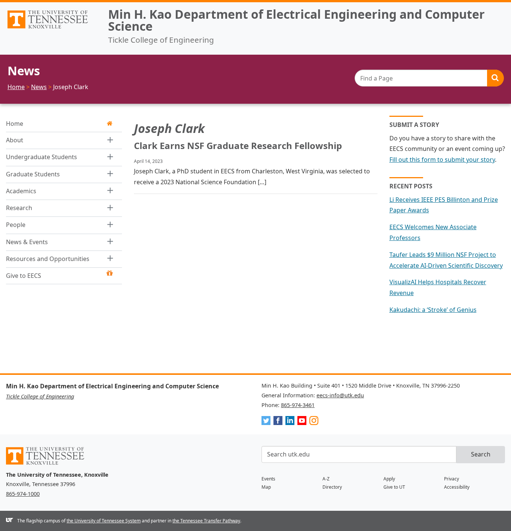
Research (19, 208)
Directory (332, 487)
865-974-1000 (23, 493)
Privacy (451, 479)
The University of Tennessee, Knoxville (51, 28)
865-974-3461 (298, 405)
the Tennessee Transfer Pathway (206, 521)
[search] (429, 78)
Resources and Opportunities (47, 259)
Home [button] (14, 123)
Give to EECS (23, 275)
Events (268, 479)
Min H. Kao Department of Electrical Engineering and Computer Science (296, 20)
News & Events (27, 242)
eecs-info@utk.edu (340, 395)
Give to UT (394, 487)
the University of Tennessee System (104, 521)
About (14, 140)
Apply (389, 479)
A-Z (326, 479)
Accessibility (456, 487)
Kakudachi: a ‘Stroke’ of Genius (433, 310)
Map (266, 487)
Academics (21, 191)
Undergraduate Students (41, 157)
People (15, 225)
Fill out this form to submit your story (442, 159)
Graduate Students (33, 174)
